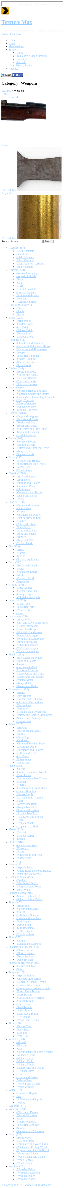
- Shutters (21, 1128)
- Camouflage (23, 508)
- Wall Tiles (22, 1035)
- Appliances (23, 479)
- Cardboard (22, 740)
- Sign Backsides (25, 927)
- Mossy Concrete (26, 403)
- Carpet (20, 511)
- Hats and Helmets (26, 377)
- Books (20, 733)
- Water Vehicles (25, 1086)
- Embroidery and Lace (29, 517)
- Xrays (20, 314)
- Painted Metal (24, 679)
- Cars (19, 1048)
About (19, 52)
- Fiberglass (22, 848)
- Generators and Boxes (29, 492)
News (12, 43)
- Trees (19, 819)
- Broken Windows (26, 1115)
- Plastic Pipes (23, 857)
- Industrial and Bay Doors (31, 463)
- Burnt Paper (23, 737)
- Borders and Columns (29, 698)
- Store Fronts (23, 365)
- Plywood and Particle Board (32, 1150)
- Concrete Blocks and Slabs (31, 390)
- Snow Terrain (24, 1010)
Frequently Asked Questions (31, 55)
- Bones (20, 308)
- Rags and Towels (26, 530)
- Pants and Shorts (26, 381)
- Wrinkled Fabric (25, 1169)
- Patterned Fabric (26, 524)
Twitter (5, 33)
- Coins (20, 664)
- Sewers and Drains (27, 686)
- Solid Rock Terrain (27, 1013)
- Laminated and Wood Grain (32, 1143)
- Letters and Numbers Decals (32, 447)
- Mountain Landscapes (29, 632)
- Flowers (21, 781)
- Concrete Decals (26, 441)
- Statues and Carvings (28, 718)
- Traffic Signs (24, 930)
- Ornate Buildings (26, 358)
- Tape (19, 861)
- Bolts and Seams (26, 660)
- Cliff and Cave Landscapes (32, 622)
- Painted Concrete (26, 406)
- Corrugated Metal (26, 667)
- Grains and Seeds (26, 571)
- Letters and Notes (26, 753)
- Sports (20, 969)
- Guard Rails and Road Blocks (33, 870)
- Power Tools (23, 609)
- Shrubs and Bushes (27, 810)
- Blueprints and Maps (28, 730)
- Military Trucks (25, 1064)
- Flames (20, 552)
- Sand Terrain (24, 1007)
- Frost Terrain (24, 994)
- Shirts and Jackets (26, 384)
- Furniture (22, 708)
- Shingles (21, 1032)
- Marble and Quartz (27, 883)
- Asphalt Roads (25, 867)
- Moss (19, 800)
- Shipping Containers (28, 431)
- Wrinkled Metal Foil (28, 1172)
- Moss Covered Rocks (28, 886)
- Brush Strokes (24, 956)
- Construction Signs (27, 908)
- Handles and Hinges (28, 460)
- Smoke (20, 555)
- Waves (20, 1102)
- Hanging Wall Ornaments (31, 711)
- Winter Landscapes (27, 651)
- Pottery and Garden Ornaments (34, 714)
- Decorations (23, 705)
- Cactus (20, 768)
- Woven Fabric (24, 543)
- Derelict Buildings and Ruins (33, 346)
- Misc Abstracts (25, 260)
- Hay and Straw (25, 1140)
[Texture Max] (5, 13)
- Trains (20, 1074)
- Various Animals (26, 301)
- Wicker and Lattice (27, 1153)
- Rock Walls (23, 889)
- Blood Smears (24, 950)
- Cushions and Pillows (29, 514)
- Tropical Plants (25, 822)
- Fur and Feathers (26, 288)
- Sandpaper (22, 762)
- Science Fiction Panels (29, 899)
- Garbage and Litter (27, 590)
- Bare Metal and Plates (29, 657)
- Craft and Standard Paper (31, 743)
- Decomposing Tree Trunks (31, 778)
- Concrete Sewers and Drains (32, 393)
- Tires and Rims (25, 1070)
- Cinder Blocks (24, 323)
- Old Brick (22, 327)
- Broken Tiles (24, 1026)
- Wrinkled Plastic (26, 1178)
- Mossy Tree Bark (26, 803)
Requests (14, 68)
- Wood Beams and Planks (30, 1156)
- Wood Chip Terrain (27, 1019)
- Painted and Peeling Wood (31, 1147)
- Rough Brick (24, 333)
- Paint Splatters (24, 959)
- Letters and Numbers (28, 918)
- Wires (20, 498)
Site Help (21, 62)
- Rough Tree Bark (26, 807)
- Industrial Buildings (27, 355)
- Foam (20, 851)
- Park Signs (22, 921)
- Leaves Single (24, 794)
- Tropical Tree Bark (27, 826)
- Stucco (20, 838)
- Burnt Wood (23, 1137)
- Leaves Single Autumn (29, 797)
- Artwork (21, 727)
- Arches (20, 692)
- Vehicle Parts (24, 1080)
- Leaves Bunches (26, 791)
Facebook (15, 33)
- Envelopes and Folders (29, 749)
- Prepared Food (25, 578)
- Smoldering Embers (27, 559)
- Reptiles (21, 298)
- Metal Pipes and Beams (30, 676)
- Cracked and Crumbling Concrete (35, 397)
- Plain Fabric (23, 527)
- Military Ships (24, 1058)
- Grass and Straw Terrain (30, 997)
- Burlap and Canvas (27, 505)
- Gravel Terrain (25, 1000)
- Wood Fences (24, 1159)
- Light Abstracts (25, 257)
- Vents (19, 613)
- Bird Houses (23, 695)
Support (13, 49)
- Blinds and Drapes (27, 1112)
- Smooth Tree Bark (27, 813)
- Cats (19, 282)
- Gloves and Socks (27, 374)
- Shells (20, 311)
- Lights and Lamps (27, 495)
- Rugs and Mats (25, 540)
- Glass (19, 1118)
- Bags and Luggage (27, 416)
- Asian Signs (23, 905)
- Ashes (20, 549)
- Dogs (19, 285)
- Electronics (23, 489)
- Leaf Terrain (23, 1004)
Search (5, 241)
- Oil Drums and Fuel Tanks (31, 428)
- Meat (19, 575)
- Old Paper (22, 756)
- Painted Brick (24, 330)
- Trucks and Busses (27, 1077)
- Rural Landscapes (26, 641)
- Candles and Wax (26, 845)
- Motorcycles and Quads (30, 1067)
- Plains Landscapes (27, 635)
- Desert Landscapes (27, 625)
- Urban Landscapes (27, 644)
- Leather (21, 520)
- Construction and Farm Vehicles (34, 1051)
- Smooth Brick (24, 336)
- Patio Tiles (22, 1029)
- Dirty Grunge (24, 587)
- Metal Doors (23, 466)
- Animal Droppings (27, 273)
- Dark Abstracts (25, 250)
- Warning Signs (25, 934)
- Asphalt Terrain (25, 975)
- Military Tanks (25, 1061)
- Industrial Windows (27, 1124)
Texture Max (16, 22)
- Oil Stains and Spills (28, 597)
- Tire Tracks (23, 1016)
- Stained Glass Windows (30, 1131)
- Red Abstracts (24, 266)
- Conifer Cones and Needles (32, 772)
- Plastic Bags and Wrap (29, 854)
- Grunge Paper (24, 594)
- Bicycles (21, 1045)
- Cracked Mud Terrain (28, 978)
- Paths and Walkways (28, 873)
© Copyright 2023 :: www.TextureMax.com (26, 1184)
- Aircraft (21, 1042)
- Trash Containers (26, 435)
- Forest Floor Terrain (28, 991)
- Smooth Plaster (25, 835)
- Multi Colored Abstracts (30, 263)
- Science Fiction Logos (29, 896)
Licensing (21, 59)
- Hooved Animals (26, 292)
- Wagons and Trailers (28, 1083)
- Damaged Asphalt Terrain (31, 981)
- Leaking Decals (25, 444)
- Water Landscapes (27, 648)
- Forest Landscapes (27, 629)
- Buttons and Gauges (28, 482)
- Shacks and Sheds (27, 362)
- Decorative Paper (26, 746)
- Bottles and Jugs (26, 422)
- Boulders (21, 880)
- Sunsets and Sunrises (28, 943)
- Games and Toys (26, 965)
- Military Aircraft (25, 1054)
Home (12, 39)
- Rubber (21, 536)
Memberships (16, 46)
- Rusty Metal (23, 683)
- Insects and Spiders (27, 295)
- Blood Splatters (25, 953)
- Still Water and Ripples (29, 1099)
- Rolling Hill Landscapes (30, 638)
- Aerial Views (24, 619)
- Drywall (21, 832)
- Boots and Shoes (26, 371)
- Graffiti (20, 911)
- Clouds (20, 940)
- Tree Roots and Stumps (29, 816)
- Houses (21, 352)
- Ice (18, 1096)
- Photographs (23, 759)
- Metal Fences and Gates (30, 673)
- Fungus (21, 784)
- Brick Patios (23, 320)
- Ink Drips (22, 254)
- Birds (19, 279)
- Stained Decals (25, 454)
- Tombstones (23, 721)
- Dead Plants (23, 775)
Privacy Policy (24, 65)
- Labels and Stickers (27, 915)
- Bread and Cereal (26, 565)
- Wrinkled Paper (25, 1175)
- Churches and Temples (29, 342)
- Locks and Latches (27, 670)
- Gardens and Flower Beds (31, 787)
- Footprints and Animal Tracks (33, 988)
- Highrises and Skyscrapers (31, 349)
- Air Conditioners (26, 476)
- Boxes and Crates (26, 425)
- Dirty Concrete (25, 400)
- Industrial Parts (25, 606)
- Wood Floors (24, 1163)
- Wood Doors (24, 470)
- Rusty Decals (24, 451)
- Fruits (20, 568)
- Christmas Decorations (29, 702)
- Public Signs (23, 924)
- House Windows (26, 1121)
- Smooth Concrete (26, 409)
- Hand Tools (23, 603)
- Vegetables (22, 581)
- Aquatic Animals (26, 276)
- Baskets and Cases (27, 419)
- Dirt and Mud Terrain (28, 985)
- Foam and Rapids (26, 1093)
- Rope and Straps (26, 533)
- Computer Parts (25, 486)
